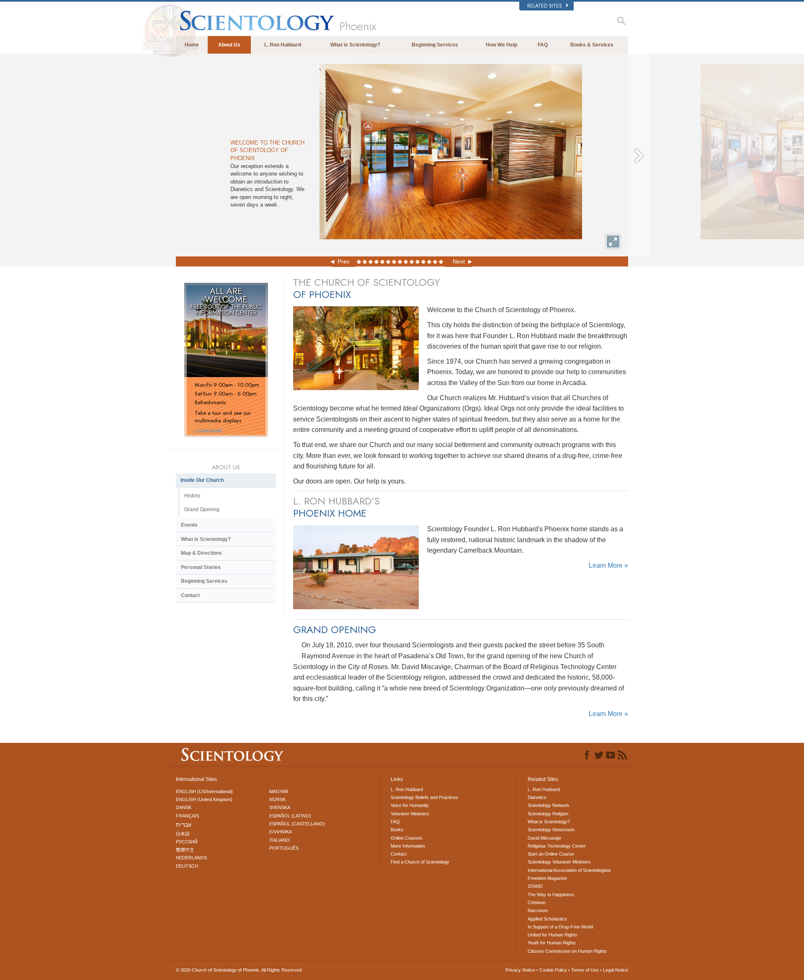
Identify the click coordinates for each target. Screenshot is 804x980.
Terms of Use (585, 969)
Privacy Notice (520, 969)
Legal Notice (615, 969)
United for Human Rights (552, 934)
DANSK (183, 807)
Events (189, 525)
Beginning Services (435, 45)
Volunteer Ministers (410, 813)
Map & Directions (201, 553)
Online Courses (407, 837)
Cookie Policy (553, 969)
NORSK (277, 799)
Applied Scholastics (547, 918)
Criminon (537, 902)
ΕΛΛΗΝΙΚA (280, 831)
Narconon (538, 910)
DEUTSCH (187, 866)
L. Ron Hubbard (282, 45)
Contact (190, 595)
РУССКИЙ (187, 841)
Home (192, 45)
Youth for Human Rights (552, 942)
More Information (408, 845)
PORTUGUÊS (284, 848)
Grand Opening (201, 509)
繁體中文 (185, 849)
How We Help (501, 45)
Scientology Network (549, 805)
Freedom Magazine (547, 878)
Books (397, 829)
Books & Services (591, 45)
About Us (229, 45)
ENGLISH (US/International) (204, 791)
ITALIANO (279, 840)
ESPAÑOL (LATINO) (290, 815)
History (192, 496)
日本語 (183, 833)
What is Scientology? (355, 45)
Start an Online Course (551, 853)
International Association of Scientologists (569, 870)
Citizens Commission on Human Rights (567, 951)
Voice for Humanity (410, 805)
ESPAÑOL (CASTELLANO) (297, 823)
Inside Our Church (202, 480)
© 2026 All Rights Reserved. (239, 969)
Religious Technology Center (557, 845)
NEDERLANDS (191, 857)
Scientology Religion (548, 813)
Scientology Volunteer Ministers (559, 861)
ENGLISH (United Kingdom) (204, 799)
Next (459, 261)
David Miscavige (544, 837)
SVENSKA (279, 807)
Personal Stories (201, 567)
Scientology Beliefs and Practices (424, 797)
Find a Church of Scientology (420, 861)
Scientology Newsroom (551, 829)
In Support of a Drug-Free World (560, 926)
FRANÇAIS (187, 815)
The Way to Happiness (551, 894)
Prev (344, 261)
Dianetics (537, 797)
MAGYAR (279, 791)
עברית (183, 824)
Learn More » (608, 565)
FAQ (543, 45)
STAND (535, 886)
